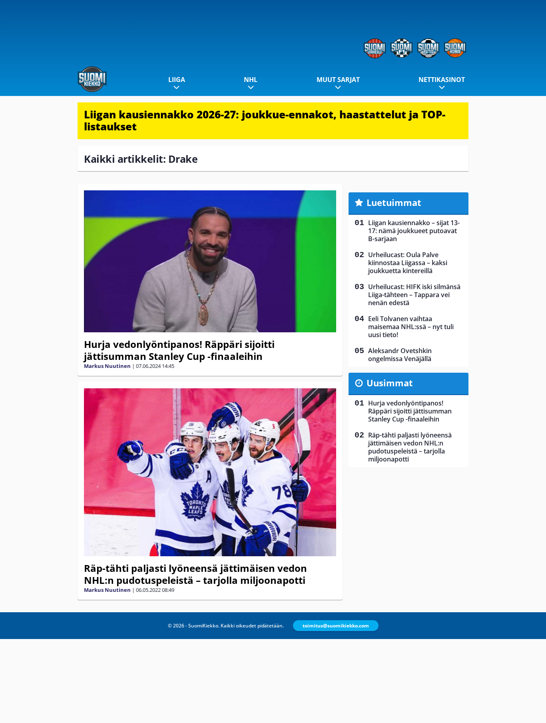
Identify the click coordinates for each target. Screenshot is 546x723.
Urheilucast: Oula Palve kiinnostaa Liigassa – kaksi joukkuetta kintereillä (407, 262)
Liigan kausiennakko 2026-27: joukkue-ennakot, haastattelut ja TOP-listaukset (264, 120)
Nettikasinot (441, 79)
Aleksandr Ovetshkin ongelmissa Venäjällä (400, 354)
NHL (250, 79)
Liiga (176, 79)
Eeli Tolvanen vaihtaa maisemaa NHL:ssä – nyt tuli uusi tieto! (411, 326)
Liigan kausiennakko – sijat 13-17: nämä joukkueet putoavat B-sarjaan (414, 230)
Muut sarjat (338, 79)
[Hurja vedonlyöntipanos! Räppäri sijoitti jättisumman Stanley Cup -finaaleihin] (210, 261)
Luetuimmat (394, 202)
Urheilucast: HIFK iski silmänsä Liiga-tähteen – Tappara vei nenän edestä (414, 294)
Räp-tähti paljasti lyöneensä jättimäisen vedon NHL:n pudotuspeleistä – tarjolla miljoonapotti (195, 574)
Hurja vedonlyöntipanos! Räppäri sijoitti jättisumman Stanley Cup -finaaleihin (179, 350)
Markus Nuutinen (107, 365)
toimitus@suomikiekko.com (336, 625)
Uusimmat (390, 383)
